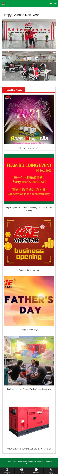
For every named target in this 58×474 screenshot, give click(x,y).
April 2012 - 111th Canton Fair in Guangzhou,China (29, 389)
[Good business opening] (29, 241)
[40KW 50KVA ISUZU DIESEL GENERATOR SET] (29, 420)
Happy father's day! (29, 329)
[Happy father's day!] (29, 301)
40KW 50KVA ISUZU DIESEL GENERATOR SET (29, 449)
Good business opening (29, 270)
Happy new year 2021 (29, 148)
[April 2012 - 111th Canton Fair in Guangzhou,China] (29, 360)
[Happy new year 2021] (29, 119)
